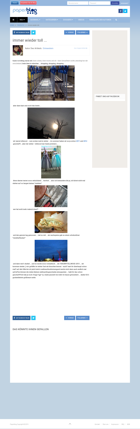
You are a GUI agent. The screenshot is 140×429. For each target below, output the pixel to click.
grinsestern (48, 48)
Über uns (105, 424)
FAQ (123, 424)
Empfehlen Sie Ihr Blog (28, 3)
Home (15, 3)
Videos (81, 20)
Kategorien (51, 20)
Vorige (71, 32)
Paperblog (13, 424)
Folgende (81, 32)
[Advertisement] (78, 11)
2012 (85, 141)
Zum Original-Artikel (80, 48)
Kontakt (97, 424)
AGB (128, 424)
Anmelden (115, 3)
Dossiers (67, 20)
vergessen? (124, 3)
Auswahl (34, 20)
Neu (22, 20)
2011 (78, 141)
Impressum (115, 424)
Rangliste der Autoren (100, 20)
